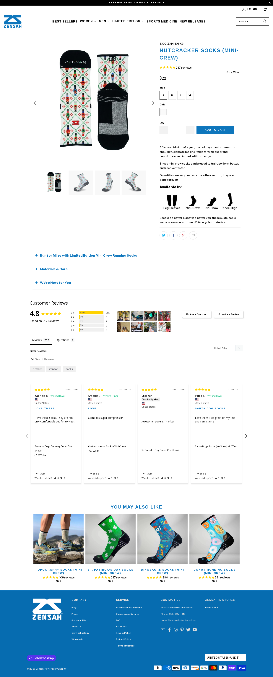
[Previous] (35, 103)
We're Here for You (55, 283)
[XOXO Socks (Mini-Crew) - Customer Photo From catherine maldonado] (123, 327)
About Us (77, 626)
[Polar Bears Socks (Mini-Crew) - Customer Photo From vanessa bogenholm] (137, 327)
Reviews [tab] (37, 340)
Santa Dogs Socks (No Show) (211, 446)
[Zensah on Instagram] (176, 630)
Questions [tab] (63, 340)
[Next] (153, 103)
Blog (74, 607)
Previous (27, 434)
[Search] (264, 21)
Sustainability (79, 620)
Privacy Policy (123, 632)
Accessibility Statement (129, 607)
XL (190, 95)
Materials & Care (54, 269)
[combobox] (252, 21)
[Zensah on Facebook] (170, 630)
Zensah (53, 369)
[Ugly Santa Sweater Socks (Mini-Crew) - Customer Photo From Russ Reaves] (164, 316)
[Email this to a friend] (193, 235)
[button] (88, 21)
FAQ (118, 620)
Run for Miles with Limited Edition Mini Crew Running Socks (88, 255)
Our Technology (80, 632)
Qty (162, 122)
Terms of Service (125, 645)
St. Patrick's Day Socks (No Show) (160, 450)
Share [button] (42, 473)
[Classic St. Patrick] (137, 316)
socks (69, 369)
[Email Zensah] (163, 630)
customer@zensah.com (180, 607)
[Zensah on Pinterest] (182, 630)
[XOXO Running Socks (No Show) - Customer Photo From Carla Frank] (123, 316)
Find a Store (211, 607)
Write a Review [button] (230, 314)
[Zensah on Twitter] (188, 630)
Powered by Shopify (55, 668)
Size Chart (121, 626)
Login (252, 9)
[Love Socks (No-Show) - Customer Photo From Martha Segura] (164, 327)
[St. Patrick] (150, 316)
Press (75, 613)
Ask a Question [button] (198, 314)
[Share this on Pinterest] (183, 235)
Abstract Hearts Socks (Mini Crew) (107, 446)
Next (246, 434)
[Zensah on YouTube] (194, 630)
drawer (37, 369)
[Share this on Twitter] (164, 235)
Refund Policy (123, 639)
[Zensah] (13, 21)
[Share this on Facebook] (173, 235)
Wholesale (77, 639)
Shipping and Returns (127, 613)
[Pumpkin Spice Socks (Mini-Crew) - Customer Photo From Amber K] (150, 327)
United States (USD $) (223, 657)
